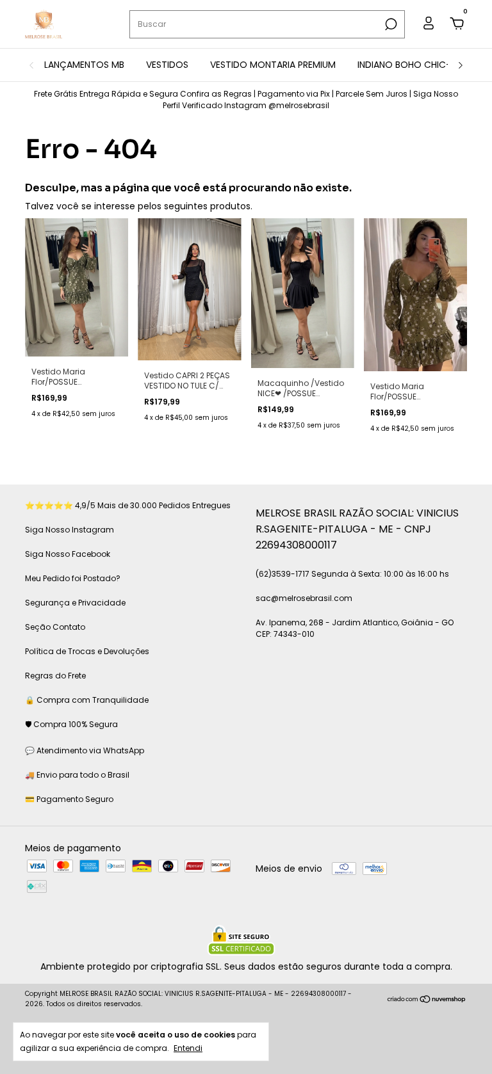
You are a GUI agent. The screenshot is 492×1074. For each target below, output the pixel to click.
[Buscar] (390, 24)
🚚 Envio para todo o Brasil (77, 774)
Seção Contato (55, 626)
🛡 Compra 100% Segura (71, 724)
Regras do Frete (55, 675)
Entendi (188, 1048)
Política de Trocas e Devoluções (87, 651)
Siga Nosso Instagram (69, 529)
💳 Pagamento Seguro (69, 799)
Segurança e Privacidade (75, 602)
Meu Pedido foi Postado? (72, 578)
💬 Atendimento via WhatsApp (84, 750)
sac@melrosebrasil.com (304, 598)
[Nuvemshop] (427, 1000)
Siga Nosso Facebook (67, 554)
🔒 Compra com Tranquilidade (87, 699)
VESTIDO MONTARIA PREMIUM (273, 64)
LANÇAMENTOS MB (84, 64)
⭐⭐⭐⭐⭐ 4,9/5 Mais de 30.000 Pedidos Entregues (128, 505)
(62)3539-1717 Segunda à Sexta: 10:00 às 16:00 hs (352, 573)
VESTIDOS (167, 64)
